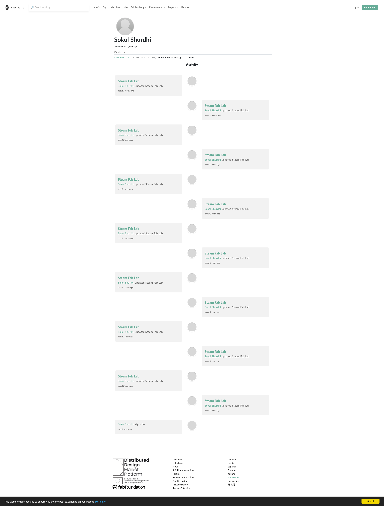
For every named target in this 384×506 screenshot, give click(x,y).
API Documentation (183, 470)
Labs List (177, 459)
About (176, 467)
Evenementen (156, 7)
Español (232, 467)
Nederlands (234, 477)
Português (233, 481)
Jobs (125, 7)
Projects (172, 7)
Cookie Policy (180, 481)
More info (100, 501)
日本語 (231, 485)
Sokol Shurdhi (126, 86)
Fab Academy (137, 7)
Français (232, 470)
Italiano (232, 474)
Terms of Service (181, 488)
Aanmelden (370, 7)
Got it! (370, 501)
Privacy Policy (180, 485)
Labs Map (178, 463)
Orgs (105, 7)
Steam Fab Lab (121, 57)
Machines (115, 7)
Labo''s (96, 7)
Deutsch (232, 459)
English (231, 463)
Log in (356, 7)
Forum (184, 7)
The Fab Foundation (183, 477)
